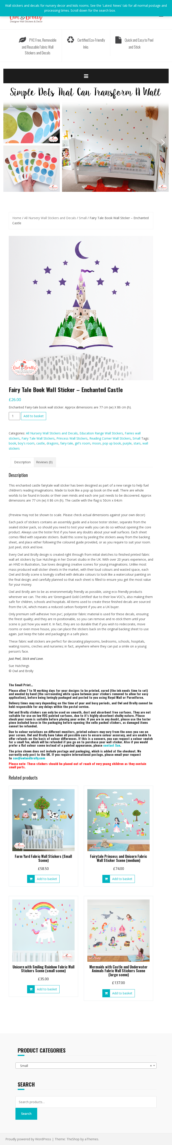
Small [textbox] (84, 1066)
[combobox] (86, 1065)
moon (96, 443)
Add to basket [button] (47, 879)
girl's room (82, 443)
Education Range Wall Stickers (101, 433)
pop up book (112, 443)
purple (127, 443)
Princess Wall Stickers (72, 438)
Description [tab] (22, 462)
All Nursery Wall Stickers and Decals (50, 218)
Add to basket (34, 416)
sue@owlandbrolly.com (29, 758)
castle (40, 443)
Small (83, 218)
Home (16, 218)
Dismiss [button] (122, 10)
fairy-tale (66, 443)
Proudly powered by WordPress (28, 1139)
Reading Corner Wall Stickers (110, 438)
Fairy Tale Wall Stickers (38, 438)
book (12, 443)
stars (137, 443)
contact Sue (111, 745)
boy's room (26, 443)
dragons (52, 443)
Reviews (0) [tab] (44, 462)
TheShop (73, 1139)
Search (26, 1113)
